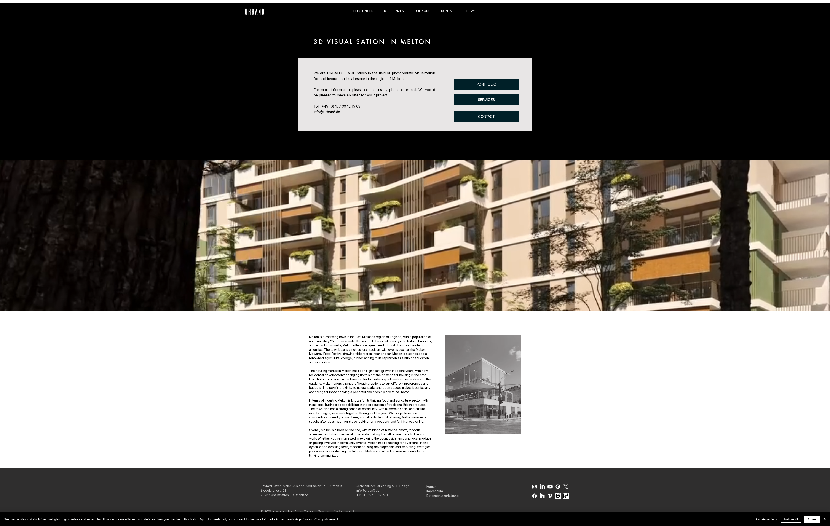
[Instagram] (535, 487)
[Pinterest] (558, 487)
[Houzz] (542, 496)
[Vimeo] (550, 496)
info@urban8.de (327, 112)
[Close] (824, 519)
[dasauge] (558, 496)
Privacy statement (326, 519)
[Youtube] (550, 487)
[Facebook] (535, 496)
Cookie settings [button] (766, 519)
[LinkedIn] (542, 487)
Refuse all (791, 519)
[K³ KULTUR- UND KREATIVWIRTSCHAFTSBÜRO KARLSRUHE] (566, 496)
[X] (566, 487)
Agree (812, 519)
